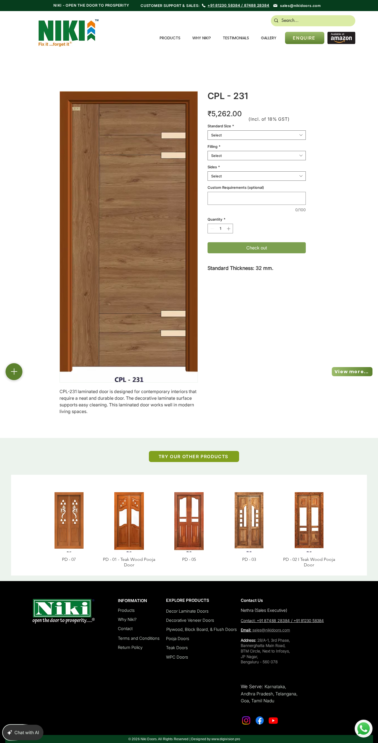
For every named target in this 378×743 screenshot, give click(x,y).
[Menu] (14, 371)
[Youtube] (273, 715)
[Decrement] (211, 228)
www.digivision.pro (225, 734)
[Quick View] (69, 522)
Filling (214, 146)
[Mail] (275, 5)
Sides (214, 167)
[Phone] (203, 5)
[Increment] (229, 228)
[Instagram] (246, 715)
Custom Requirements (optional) (236, 187)
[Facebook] (259, 715)
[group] (189, 527)
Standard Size (221, 126)
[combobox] (257, 135)
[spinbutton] (220, 228)
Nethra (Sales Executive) (264, 604)
